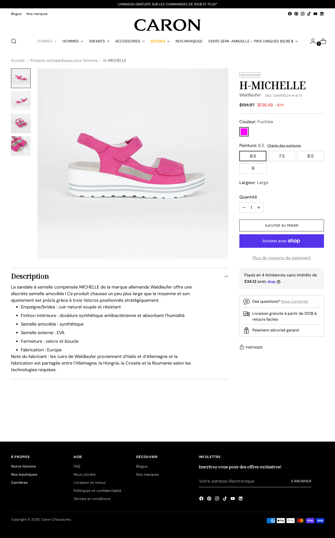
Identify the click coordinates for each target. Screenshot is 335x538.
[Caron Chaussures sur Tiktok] (309, 14)
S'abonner (301, 481)
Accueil (18, 60)
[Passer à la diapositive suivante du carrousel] (320, 415)
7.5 (282, 156)
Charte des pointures (284, 145)
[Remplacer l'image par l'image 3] (21, 123)
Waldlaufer (250, 95)
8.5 (310, 156)
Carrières (19, 482)
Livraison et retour (90, 482)
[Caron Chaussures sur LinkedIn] (322, 14)
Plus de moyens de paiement (282, 258)
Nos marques (147, 474)
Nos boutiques (24, 474)
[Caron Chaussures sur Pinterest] (296, 14)
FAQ (77, 466)
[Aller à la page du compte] (311, 41)
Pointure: (251, 145)
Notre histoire (23, 466)
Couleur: (256, 122)
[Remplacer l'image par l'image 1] (21, 78)
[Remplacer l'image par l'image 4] (21, 146)
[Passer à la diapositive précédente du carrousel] (308, 415)
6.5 (253, 156)
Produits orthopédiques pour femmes (64, 60)
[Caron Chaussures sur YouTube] (315, 14)
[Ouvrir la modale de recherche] (14, 41)
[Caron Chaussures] (167, 25)
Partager (254, 347)
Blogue (142, 466)
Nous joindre (85, 474)
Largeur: (253, 182)
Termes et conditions (92, 498)
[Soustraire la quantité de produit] (258, 207)
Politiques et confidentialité (97, 490)
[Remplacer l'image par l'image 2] (21, 101)
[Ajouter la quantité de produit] (244, 207)
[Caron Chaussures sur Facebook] (290, 14)
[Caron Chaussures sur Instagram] (302, 14)
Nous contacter (295, 301)
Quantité (248, 197)
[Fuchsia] (244, 131)
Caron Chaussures (56, 519)
